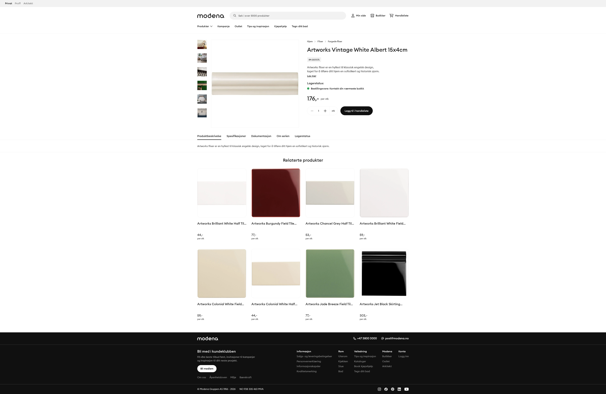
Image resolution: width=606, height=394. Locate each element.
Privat (8, 3)
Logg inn (403, 356)
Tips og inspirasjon (258, 26)
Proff (18, 3)
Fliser (320, 41)
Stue (341, 366)
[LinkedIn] (399, 389)
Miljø (233, 377)
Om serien (283, 136)
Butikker (380, 15)
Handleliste (401, 15)
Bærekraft (246, 377)
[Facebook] (386, 389)
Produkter (203, 26)
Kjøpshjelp (280, 26)
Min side (361, 15)
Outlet (238, 26)
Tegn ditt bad (300, 26)
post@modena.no (397, 338)
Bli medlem (206, 368)
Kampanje (223, 26)
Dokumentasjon (261, 136)
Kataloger (360, 361)
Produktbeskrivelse (209, 136)
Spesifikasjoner (236, 136)
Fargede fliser (335, 41)
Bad (340, 371)
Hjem (310, 41)
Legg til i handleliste (356, 110)
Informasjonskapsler (309, 366)
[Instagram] (379, 389)
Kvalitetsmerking (307, 371)
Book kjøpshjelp (363, 366)
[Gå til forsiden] (210, 15)
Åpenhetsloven (218, 377)
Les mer (311, 75)
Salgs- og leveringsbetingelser (314, 356)
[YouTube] (406, 389)
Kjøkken (343, 361)
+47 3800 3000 (367, 338)
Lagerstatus (302, 136)
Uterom (342, 356)
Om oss (201, 377)
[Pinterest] (392, 389)
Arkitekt (28, 3)
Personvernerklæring (309, 361)
